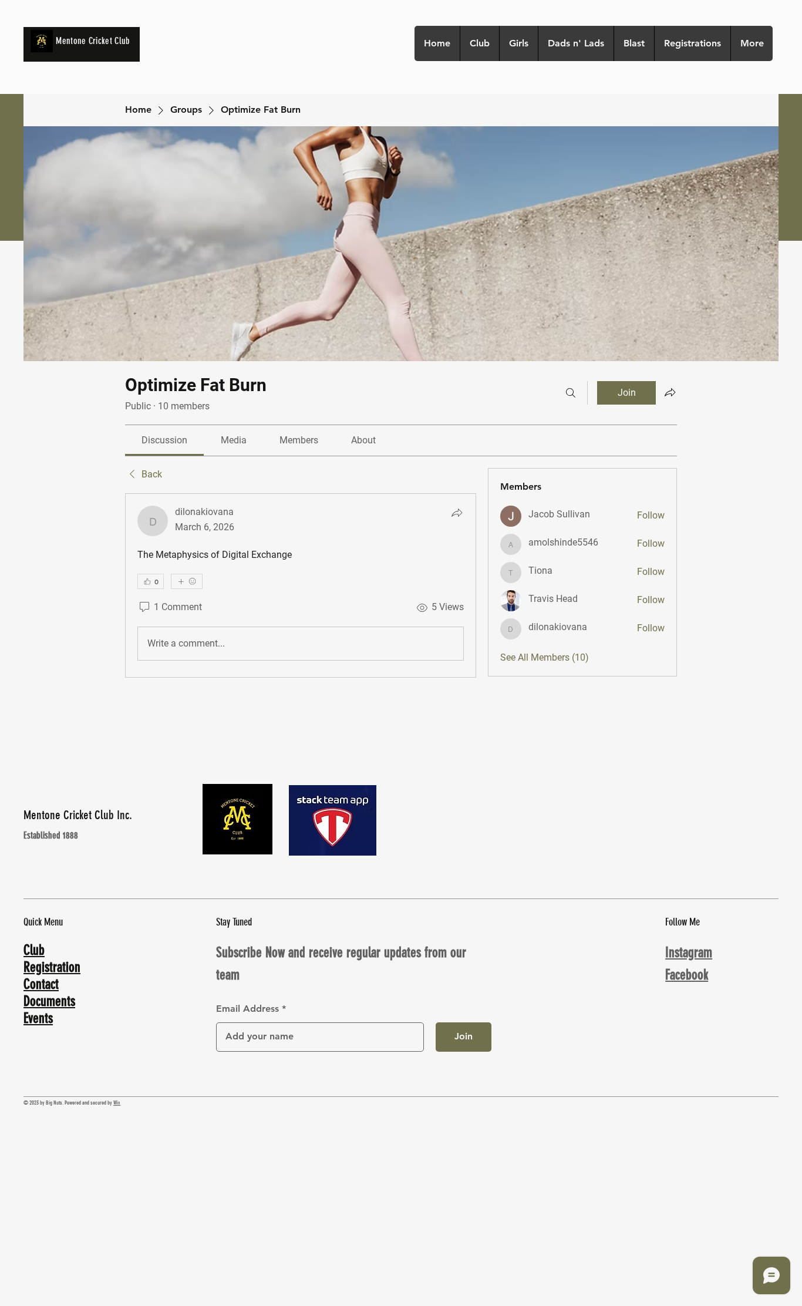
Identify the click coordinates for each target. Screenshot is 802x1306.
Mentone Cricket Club (93, 40)
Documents (49, 1001)
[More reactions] (187, 581)
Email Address (247, 1009)
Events (38, 1018)
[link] (164, 440)
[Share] (457, 513)
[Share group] (670, 392)
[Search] (571, 393)
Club (34, 950)
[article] (300, 585)
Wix (116, 1102)
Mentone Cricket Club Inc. (77, 814)
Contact (41, 984)
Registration (51, 967)
